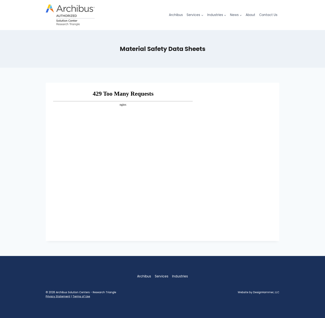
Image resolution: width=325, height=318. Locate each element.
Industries (180, 276)
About (250, 15)
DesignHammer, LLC (266, 292)
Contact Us (268, 15)
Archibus (176, 15)
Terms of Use (81, 296)
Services (161, 276)
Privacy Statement (58, 296)
